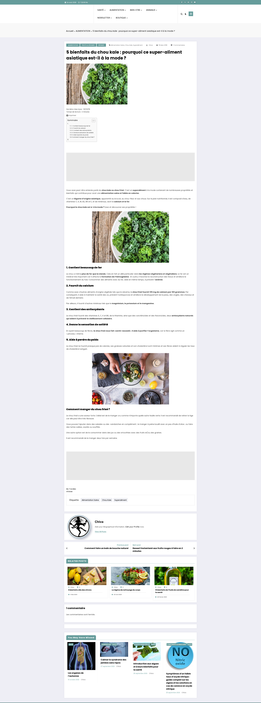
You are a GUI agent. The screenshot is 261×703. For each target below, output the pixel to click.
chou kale (128, 45)
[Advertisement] (127, 167)
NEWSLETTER (103, 17)
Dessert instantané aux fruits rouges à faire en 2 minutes (158, 549)
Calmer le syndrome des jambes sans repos (112, 661)
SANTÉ (100, 10)
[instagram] (191, 2)
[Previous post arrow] (67, 548)
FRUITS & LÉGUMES (88, 45)
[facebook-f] (182, 2)
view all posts (100, 532)
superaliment (138, 45)
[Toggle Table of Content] (92, 120)
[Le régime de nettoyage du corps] (130, 576)
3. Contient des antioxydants (81, 130)
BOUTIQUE (121, 17)
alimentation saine (117, 45)
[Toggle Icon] (191, 14)
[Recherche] (181, 14)
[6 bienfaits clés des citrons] (86, 576)
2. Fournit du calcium (79, 128)
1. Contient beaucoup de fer (81, 126)
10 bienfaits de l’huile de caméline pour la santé (172, 591)
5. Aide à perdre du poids (80, 135)
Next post (137, 545)
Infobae (69, 491)
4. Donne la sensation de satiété (82, 133)
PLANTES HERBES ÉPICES (141, 644)
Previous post (122, 545)
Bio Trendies (71, 489)
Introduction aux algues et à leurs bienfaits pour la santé (145, 666)
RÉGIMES (101, 45)
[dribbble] (188, 2)
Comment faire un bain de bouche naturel (106, 548)
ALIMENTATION (117, 10)
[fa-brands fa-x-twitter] (185, 2)
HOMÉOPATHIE (105, 644)
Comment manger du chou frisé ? (83, 137)
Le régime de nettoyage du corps (126, 590)
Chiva (151, 45)
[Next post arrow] (194, 548)
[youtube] (195, 2)
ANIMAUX (150, 10)
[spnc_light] (185, 13)
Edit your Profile (132, 527)
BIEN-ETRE (135, 10)
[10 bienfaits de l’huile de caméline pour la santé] (173, 576)
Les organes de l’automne (74, 674)
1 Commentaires (179, 45)
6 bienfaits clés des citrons (79, 590)
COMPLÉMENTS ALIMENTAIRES (175, 644)
